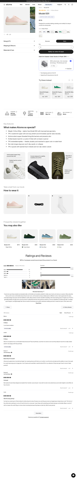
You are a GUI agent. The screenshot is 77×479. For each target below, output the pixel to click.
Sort (61, 313)
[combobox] (53, 66)
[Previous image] (4, 34)
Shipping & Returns (9, 46)
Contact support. (44, 417)
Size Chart (69, 68)
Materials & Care (9, 50)
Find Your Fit (48, 4)
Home (40, 7)
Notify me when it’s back (56, 52)
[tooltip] (43, 291)
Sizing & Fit (7, 41)
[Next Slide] (54, 284)
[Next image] (7, 34)
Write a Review (55, 10)
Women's (47, 41)
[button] (17, 269)
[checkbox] (56, 65)
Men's (64, 41)
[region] (38, 284)
